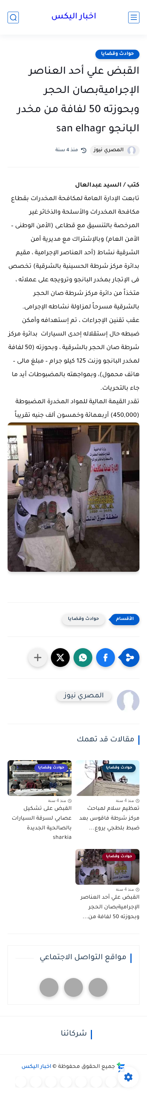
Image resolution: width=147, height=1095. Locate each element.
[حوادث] (111, 1081)
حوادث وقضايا (117, 54)
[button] (105, 657)
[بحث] (13, 17)
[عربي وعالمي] (51, 1081)
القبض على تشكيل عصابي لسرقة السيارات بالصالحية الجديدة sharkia (42, 823)
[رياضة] (66, 1081)
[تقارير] (96, 1081)
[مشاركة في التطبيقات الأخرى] (37, 657)
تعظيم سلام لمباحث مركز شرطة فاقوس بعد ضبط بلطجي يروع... (109, 818)
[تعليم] (81, 1081)
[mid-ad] (73, 987)
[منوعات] (20, 1081)
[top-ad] (98, 987)
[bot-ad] (49, 987)
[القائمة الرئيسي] (133, 17)
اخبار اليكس (73, 17)
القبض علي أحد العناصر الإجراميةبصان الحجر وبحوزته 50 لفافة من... (110, 907)
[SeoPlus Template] (121, 1067)
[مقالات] (35, 1081)
